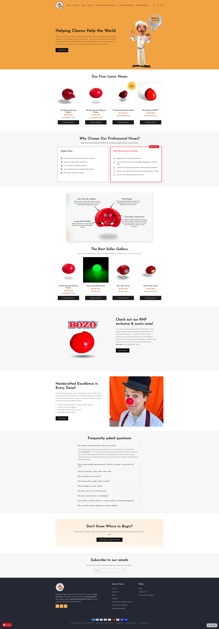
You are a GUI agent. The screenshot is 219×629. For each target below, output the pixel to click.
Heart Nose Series (150, 286)
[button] (106, 5)
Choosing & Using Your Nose (109, 540)
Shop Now (62, 50)
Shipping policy (119, 623)
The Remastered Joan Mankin (68, 111)
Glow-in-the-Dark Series (96, 286)
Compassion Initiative (119, 605)
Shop (114, 595)
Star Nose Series (123, 286)
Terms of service (109, 623)
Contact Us (142, 592)
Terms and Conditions (146, 595)
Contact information (130, 623)
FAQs (140, 588)
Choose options (68, 122)
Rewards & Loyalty (118, 608)
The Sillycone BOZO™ (150, 110)
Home (114, 588)
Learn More (122, 350)
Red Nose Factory (80, 623)
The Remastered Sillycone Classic (96, 111)
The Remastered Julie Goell (123, 110)
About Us (115, 592)
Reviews (115, 598)
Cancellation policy (143, 623)
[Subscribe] (124, 570)
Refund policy (90, 623)
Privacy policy (99, 623)
